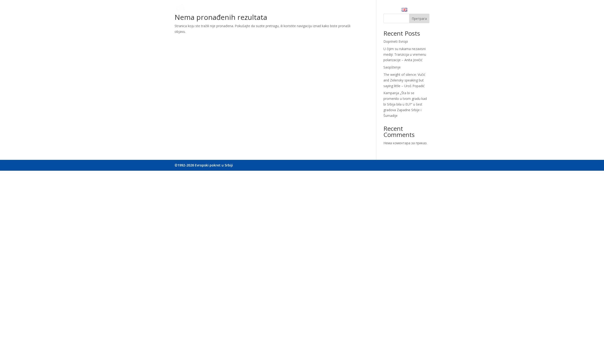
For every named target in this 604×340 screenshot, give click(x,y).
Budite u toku (348, 11)
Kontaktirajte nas (380, 11)
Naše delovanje (294, 11)
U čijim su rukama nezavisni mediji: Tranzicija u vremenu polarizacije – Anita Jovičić (404, 54)
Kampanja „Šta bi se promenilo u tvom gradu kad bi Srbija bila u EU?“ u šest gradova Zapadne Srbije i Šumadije (405, 104)
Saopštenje (392, 67)
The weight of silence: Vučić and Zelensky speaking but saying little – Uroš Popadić (404, 80)
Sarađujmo (322, 11)
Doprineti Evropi (395, 41)
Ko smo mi (267, 11)
